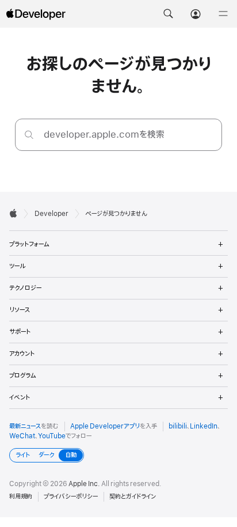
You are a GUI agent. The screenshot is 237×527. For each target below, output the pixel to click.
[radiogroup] (46, 455)
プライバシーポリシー (71, 496)
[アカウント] (195, 14)
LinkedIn (203, 426)
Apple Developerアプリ (105, 426)
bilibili (178, 426)
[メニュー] (223, 14)
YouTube (52, 436)
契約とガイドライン (132, 496)
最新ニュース (25, 426)
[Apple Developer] (35, 14)
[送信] (29, 134)
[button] (168, 14)
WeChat (22, 436)
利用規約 (20, 496)
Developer (51, 214)
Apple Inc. (84, 484)
